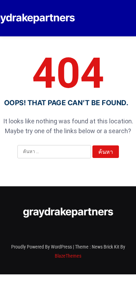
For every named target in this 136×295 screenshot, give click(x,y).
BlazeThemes (68, 256)
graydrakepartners (68, 211)
